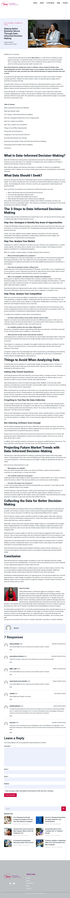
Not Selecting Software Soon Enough (15, 138)
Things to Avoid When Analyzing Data (15, 128)
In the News (50, 3)
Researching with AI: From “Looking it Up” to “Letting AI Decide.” (54, 831)
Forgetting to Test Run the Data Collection (17, 134)
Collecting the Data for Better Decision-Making (18, 145)
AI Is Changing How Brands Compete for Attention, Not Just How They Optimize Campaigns (23, 819)
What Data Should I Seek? (12, 111)
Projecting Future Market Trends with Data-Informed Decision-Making (25, 141)
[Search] (63, 808)
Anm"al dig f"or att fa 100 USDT (18, 681)
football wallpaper (15, 706)
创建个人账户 (13, 668)
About (42, 3)
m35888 (12, 693)
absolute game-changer (48, 79)
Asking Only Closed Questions (13, 131)
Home (35, 3)
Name (6, 769)
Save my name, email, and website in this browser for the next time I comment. (30, 791)
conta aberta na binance (17, 656)
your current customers (14, 513)
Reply (11, 649)
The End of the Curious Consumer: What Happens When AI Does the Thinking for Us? (23, 831)
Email (6, 776)
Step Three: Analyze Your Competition (15, 124)
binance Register (14, 643)
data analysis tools (23, 540)
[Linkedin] (10, 883)
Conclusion (7, 148)
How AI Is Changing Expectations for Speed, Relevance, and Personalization (55, 819)
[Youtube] (14, 883)
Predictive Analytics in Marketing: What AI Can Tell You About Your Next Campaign (55, 842)
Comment (7, 746)
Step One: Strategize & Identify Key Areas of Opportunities (21, 118)
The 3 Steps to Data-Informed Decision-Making (18, 114)
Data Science (36, 58)
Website (6, 784)
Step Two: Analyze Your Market (13, 121)
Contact (65, 3)
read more (12, 722)
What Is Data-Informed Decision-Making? (16, 108)
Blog (58, 3)
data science (9, 23)
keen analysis (9, 307)
